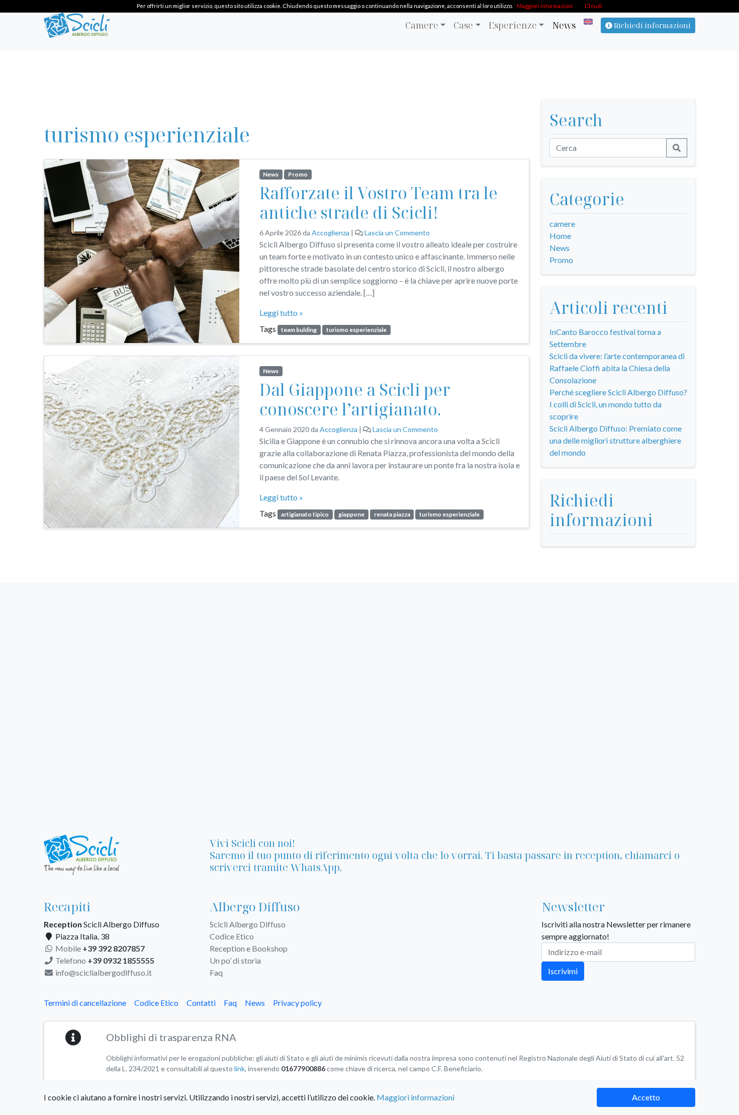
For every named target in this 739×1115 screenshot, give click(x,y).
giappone (351, 514)
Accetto (646, 1097)
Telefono (104, 960)
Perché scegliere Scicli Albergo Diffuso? (618, 392)
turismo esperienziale (356, 329)
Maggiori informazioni (415, 1097)
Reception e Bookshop (249, 948)
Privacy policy (297, 1002)
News (564, 25)
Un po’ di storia (235, 960)
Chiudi (593, 6)
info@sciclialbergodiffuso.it (103, 972)
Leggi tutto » (281, 312)
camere (562, 223)
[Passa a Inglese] (586, 22)
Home (560, 235)
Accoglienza (330, 232)
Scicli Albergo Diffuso (248, 924)
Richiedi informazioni (651, 25)
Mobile (99, 948)
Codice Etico (232, 936)
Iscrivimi (563, 971)
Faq (216, 972)
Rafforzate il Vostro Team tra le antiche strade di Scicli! (378, 202)
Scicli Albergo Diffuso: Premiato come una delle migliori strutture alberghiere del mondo (615, 440)
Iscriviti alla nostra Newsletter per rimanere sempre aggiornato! (616, 930)
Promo (298, 174)
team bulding (299, 329)
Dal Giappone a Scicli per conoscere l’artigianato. (354, 399)
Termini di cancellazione (85, 1002)
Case (463, 25)
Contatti (201, 1002)
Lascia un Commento (397, 232)
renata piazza (392, 514)
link (239, 1068)
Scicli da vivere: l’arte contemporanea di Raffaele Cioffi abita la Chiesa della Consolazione (617, 368)
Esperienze (513, 25)
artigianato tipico (305, 514)
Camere (421, 25)
